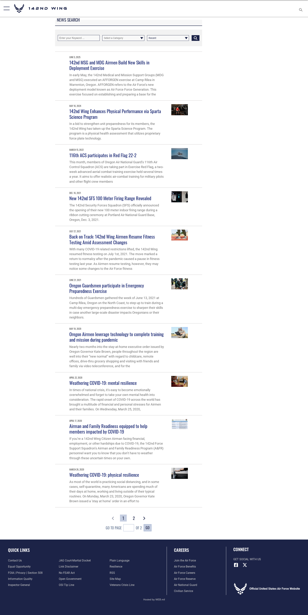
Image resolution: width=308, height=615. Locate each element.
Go (148, 527)
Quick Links (19, 550)
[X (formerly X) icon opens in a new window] (245, 565)
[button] (6, 8)
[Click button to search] (195, 38)
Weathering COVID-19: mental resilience (103, 382)
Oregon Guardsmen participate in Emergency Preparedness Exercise (106, 288)
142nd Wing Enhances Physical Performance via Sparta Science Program (115, 114)
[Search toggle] (301, 8)
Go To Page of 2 (124, 527)
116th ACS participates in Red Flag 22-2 (102, 155)
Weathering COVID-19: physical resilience (104, 474)
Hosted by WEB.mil (154, 599)
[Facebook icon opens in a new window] (236, 565)
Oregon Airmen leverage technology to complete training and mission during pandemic (116, 337)
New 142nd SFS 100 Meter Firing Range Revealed (110, 198)
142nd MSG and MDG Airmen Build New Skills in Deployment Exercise (109, 65)
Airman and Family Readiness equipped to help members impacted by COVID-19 (108, 428)
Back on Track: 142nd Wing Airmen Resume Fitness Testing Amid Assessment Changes (112, 239)
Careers (181, 550)
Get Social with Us (247, 559)
